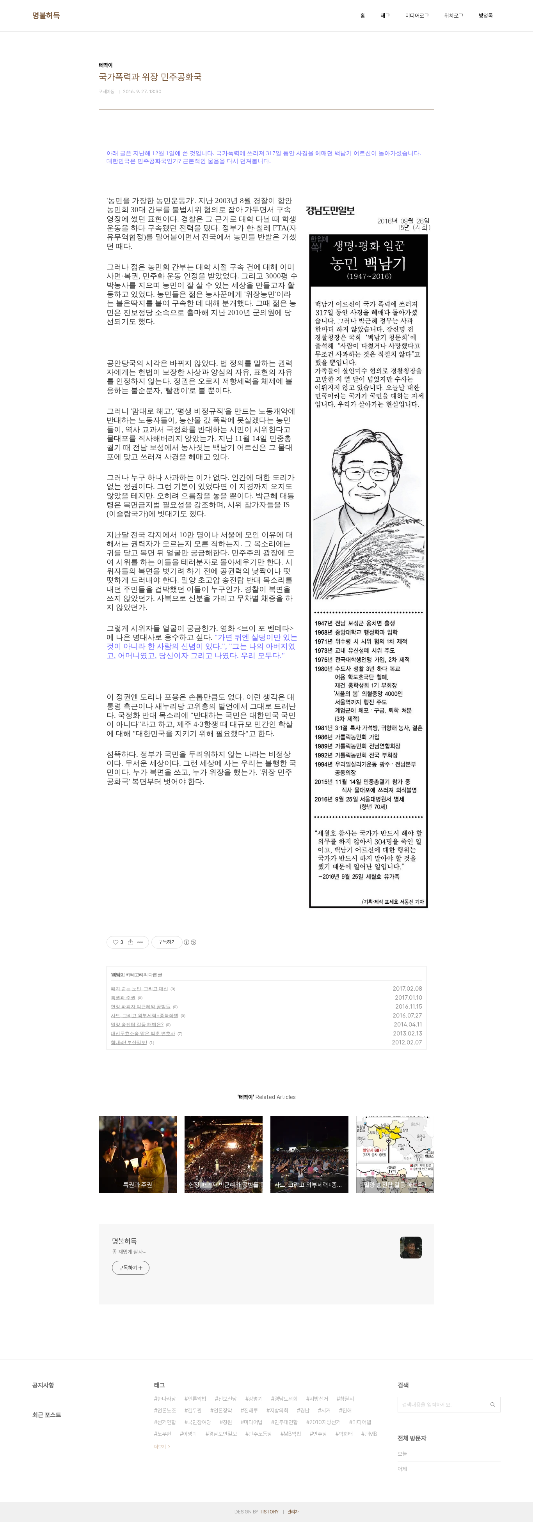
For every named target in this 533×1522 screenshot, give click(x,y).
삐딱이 (118, 974)
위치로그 (453, 15)
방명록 (486, 15)
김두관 (195, 1410)
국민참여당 (199, 1422)
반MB (370, 1434)
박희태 (346, 1434)
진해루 (251, 1410)
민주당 (320, 1434)
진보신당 (227, 1399)
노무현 (164, 1434)
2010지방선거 (325, 1422)
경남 (304, 1410)
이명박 (190, 1434)
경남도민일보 (223, 1434)
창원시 (347, 1399)
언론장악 (222, 1410)
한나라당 (166, 1399)
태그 (385, 15)
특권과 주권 (123, 997)
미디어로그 (417, 15)
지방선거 (318, 1399)
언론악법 (197, 1399)
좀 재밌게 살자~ (129, 1252)
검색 (492, 1404)
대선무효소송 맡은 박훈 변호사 (143, 1033)
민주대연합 (286, 1422)
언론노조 (166, 1410)
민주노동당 (260, 1434)
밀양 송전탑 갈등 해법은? (137, 1024)
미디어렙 (361, 1422)
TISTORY (269, 1512)
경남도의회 (286, 1399)
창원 (227, 1422)
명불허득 (46, 15)
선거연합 (166, 1422)
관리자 (293, 1512)
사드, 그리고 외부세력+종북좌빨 (144, 1015)
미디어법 (253, 1422)
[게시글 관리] (140, 942)
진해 (347, 1410)
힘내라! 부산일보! (129, 1042)
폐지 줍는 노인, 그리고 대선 (139, 988)
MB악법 (292, 1434)
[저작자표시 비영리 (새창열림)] (190, 942)
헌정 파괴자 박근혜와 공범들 (141, 1006)
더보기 (160, 1446)
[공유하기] (130, 942)
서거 (325, 1410)
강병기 (256, 1399)
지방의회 (279, 1410)
